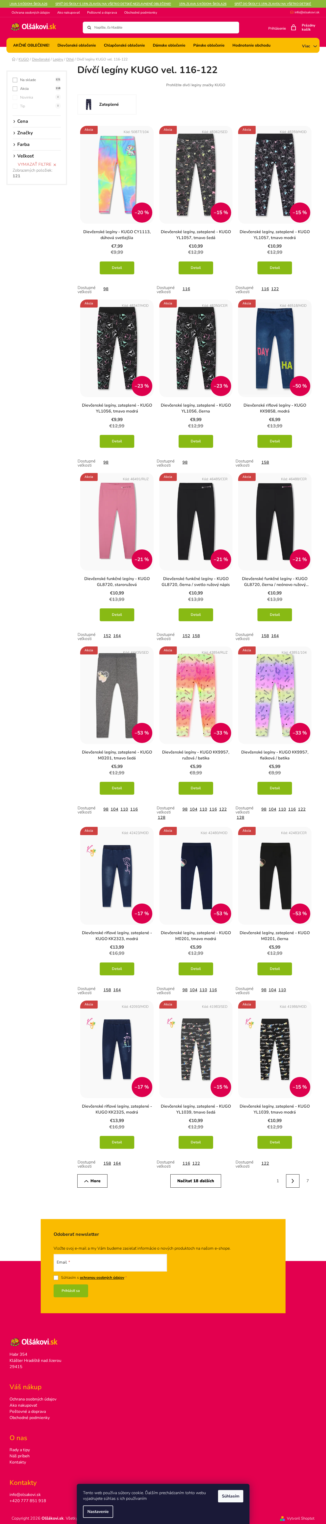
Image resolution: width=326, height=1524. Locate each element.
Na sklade (40, 79)
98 (105, 289)
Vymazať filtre (34, 164)
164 (117, 636)
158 (265, 462)
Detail (117, 267)
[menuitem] (31, 45)
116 (186, 289)
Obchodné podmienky (140, 12)
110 (124, 809)
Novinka (39, 97)
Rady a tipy (20, 1449)
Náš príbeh (20, 1456)
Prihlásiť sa (71, 1290)
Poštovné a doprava (102, 12)
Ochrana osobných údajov (31, 12)
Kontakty (18, 1462)
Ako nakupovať (68, 12)
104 (114, 809)
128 (161, 817)
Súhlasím (230, 1496)
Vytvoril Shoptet (300, 1518)
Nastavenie (98, 1511)
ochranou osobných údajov (102, 1277)
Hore (95, 1181)
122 (275, 289)
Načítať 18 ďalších (195, 1181)
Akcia (40, 88)
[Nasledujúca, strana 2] (292, 1181)
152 (107, 636)
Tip (39, 106)
